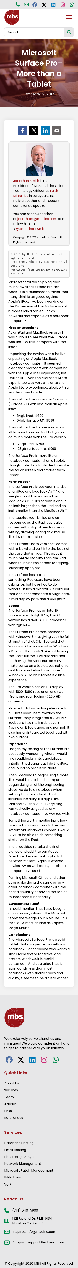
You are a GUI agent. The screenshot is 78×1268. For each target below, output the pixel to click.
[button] (34, 5)
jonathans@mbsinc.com (37, 218)
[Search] (69, 32)
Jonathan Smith (26, 180)
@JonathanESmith (31, 228)
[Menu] (69, 17)
